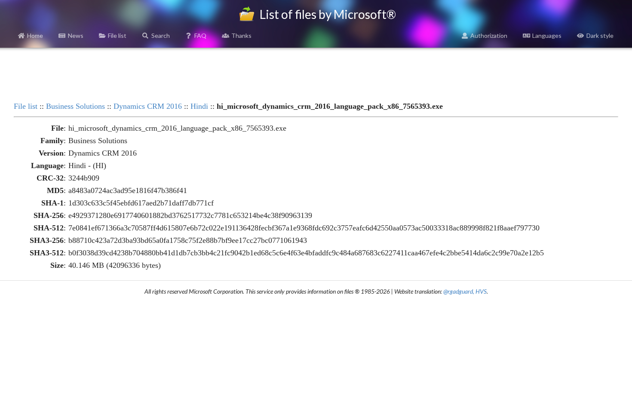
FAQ (200, 35)
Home (35, 35)
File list (117, 35)
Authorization (488, 35)
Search (160, 35)
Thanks (241, 35)
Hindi (199, 106)
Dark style (600, 35)
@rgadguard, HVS (465, 291)
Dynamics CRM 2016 (148, 106)
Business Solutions (75, 106)
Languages (546, 35)
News (75, 35)
